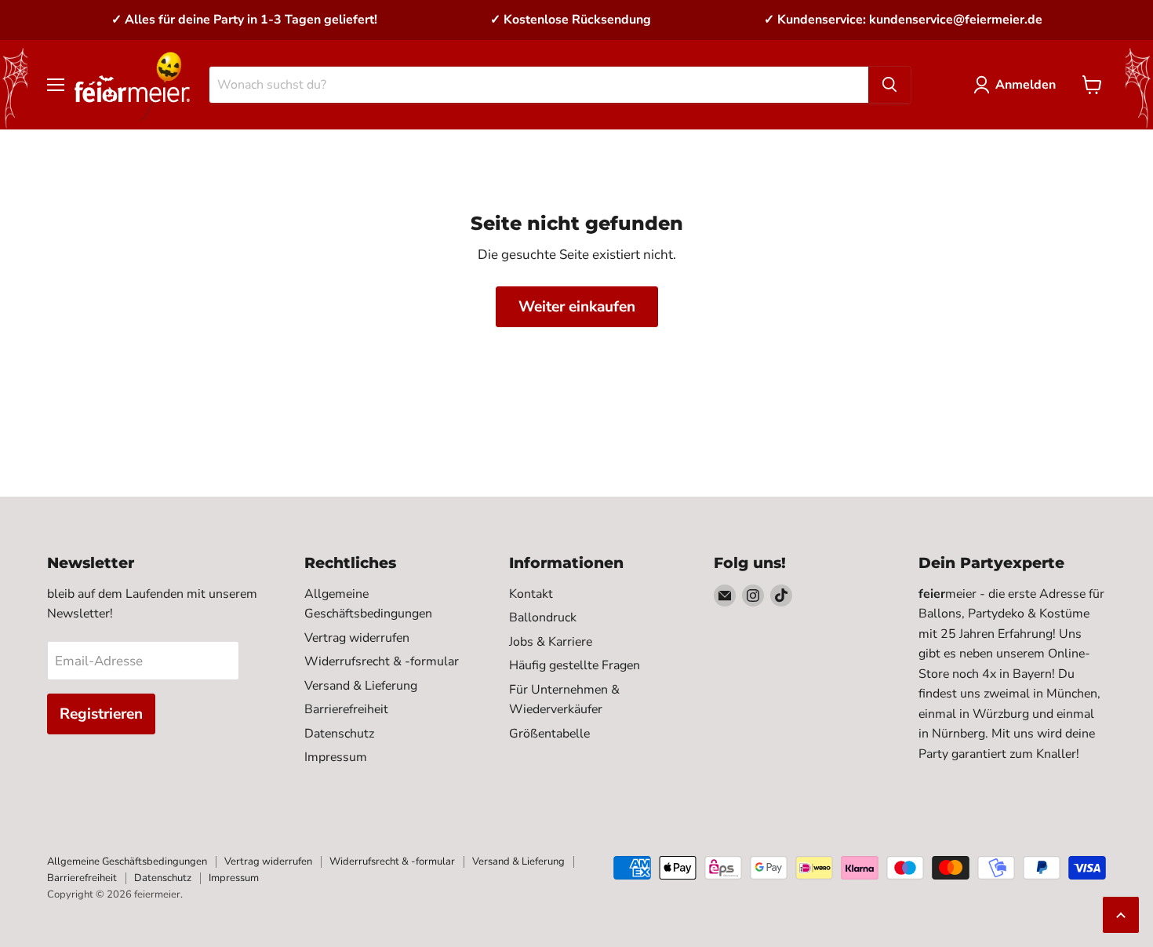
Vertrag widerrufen (356, 638)
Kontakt (531, 594)
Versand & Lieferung (360, 685)
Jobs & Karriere (550, 641)
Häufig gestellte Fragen (574, 665)
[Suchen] (889, 85)
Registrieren (101, 714)
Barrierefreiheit (346, 709)
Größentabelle (549, 733)
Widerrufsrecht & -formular (381, 661)
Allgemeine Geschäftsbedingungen (127, 861)
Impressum (335, 757)
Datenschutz (339, 733)
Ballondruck (542, 617)
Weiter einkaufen (576, 307)
